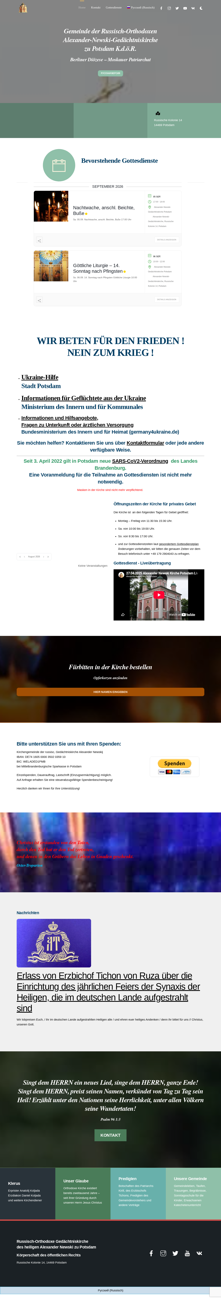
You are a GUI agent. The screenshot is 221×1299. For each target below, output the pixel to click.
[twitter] (177, 8)
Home (82, 7)
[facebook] (161, 8)
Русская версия (110, 73)
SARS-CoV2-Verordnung (140, 461)
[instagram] (169, 8)
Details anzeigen (166, 240)
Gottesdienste (114, 7)
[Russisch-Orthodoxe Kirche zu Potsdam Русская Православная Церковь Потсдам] (23, 12)
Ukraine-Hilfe (39, 377)
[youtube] (185, 8)
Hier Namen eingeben (110, 692)
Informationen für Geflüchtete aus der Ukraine (83, 398)
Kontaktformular (145, 443)
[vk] (193, 8)
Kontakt (95, 7)
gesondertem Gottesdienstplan (179, 544)
